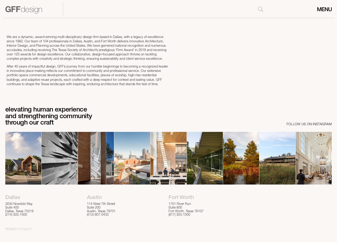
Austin (94, 198)
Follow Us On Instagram (309, 124)
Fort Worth (181, 198)
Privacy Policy (18, 229)
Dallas (12, 198)
